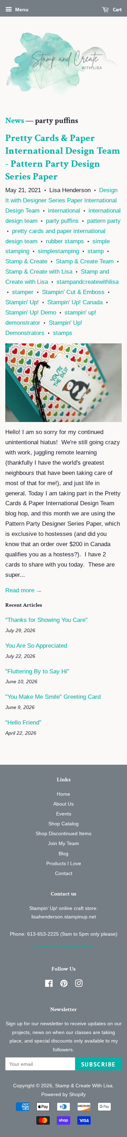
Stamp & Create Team (85, 261)
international (64, 210)
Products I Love (63, 863)
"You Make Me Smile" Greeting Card (53, 696)
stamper (23, 292)
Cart (116, 9)
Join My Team (63, 843)
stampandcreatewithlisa (87, 282)
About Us (63, 804)
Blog (63, 853)
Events (63, 814)
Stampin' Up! (22, 302)
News (14, 121)
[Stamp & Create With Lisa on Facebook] (49, 985)
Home (63, 794)
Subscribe (98, 1064)
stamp (95, 251)
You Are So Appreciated (36, 645)
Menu (21, 9)
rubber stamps (65, 241)
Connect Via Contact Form (63, 946)
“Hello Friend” (23, 722)
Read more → (23, 590)
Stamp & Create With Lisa (84, 1085)
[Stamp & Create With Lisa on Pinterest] (64, 985)
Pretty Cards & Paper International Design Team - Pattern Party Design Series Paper (62, 157)
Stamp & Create (26, 261)
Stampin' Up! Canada (75, 302)
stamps (62, 333)
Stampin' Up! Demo (30, 312)
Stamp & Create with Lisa (38, 271)
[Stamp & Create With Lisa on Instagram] (79, 985)
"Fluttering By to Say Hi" (37, 671)
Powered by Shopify (63, 1094)
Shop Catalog (63, 823)
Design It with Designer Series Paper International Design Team (61, 200)
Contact (63, 873)
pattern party (104, 221)
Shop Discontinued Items (63, 833)
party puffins (62, 221)
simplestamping (58, 251)
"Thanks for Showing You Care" (46, 620)
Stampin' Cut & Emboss (73, 292)
